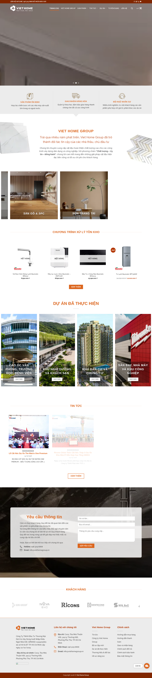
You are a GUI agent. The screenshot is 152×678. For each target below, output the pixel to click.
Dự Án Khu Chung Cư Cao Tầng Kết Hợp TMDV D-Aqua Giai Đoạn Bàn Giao (100, 454)
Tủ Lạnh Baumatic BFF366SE (126, 274)
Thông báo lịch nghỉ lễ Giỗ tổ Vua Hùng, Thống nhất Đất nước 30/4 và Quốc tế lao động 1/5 (55, 455)
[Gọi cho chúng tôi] (138, 1)
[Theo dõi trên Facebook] (134, 1)
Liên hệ (124, 8)
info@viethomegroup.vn (39, 550)
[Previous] (6, 42)
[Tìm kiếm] (132, 8)
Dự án (102, 8)
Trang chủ (54, 8)
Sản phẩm (81, 8)
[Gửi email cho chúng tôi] (136, 1)
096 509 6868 (37, 547)
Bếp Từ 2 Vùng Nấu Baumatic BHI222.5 (93, 275)
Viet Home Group (68, 8)
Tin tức (92, 8)
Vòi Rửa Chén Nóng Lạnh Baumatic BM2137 (25, 275)
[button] (139, 8)
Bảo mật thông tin (124, 656)
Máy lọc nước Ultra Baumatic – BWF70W (59, 275)
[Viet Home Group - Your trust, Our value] (21, 8)
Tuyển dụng (113, 8)
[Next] (146, 42)
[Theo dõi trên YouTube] (140, 1)
